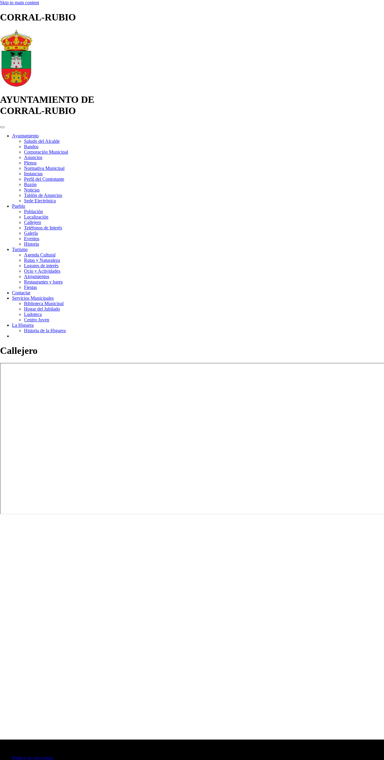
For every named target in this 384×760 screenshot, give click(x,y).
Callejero (32, 222)
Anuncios (33, 157)
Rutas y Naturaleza (42, 260)
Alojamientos (36, 276)
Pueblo (18, 206)
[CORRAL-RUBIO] (16, 84)
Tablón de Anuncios (43, 195)
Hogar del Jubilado (42, 308)
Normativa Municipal (44, 168)
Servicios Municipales (33, 298)
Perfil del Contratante (44, 179)
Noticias (32, 189)
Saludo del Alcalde (42, 141)
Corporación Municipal (46, 152)
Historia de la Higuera (45, 330)
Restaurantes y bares (43, 281)
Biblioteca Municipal (44, 303)
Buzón (30, 184)
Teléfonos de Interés (43, 227)
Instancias (33, 173)
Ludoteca (33, 314)
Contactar (21, 292)
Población (33, 211)
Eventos (31, 238)
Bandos (31, 146)
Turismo (20, 249)
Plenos (30, 162)
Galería (31, 233)
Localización (36, 216)
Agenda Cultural (40, 254)
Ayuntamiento (25, 135)
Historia (31, 244)
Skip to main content (19, 2)
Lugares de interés (41, 265)
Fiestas (30, 287)
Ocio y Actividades (42, 271)
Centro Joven (36, 319)
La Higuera (23, 325)
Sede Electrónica (40, 200)
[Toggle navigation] (2, 127)
